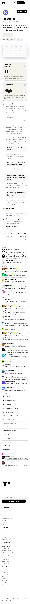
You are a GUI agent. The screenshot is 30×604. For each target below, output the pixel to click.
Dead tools (26, 598)
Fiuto (3, 576)
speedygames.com (6, 550)
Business (4, 520)
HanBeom (4, 578)
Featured (14, 598)
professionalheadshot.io (8, 552)
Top (21, 598)
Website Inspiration (7, 518)
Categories (8, 598)
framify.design (5, 561)
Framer (3, 533)
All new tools (5, 590)
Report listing (15, 239)
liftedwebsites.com (6, 563)
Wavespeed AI (5, 559)
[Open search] (10, 2)
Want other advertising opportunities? (12, 227)
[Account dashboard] (26, 2)
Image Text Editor (6, 582)
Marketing (4, 522)
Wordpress (4, 539)
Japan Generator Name (7, 587)
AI (2, 509)
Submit (22, 3)
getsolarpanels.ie (6, 548)
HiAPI (3, 585)
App (3, 524)
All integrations (6, 542)
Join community (13, 501)
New (18, 598)
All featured (5, 566)
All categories (5, 527)
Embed (24, 239)
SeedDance (4, 580)
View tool (7, 35)
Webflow (4, 537)
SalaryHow (4, 557)
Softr (3, 535)
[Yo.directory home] (4, 3)
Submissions (21, 59)
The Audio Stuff (6, 574)
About (3, 598)
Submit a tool (4, 600)
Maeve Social (5, 572)
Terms (15, 600)
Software (4, 516)
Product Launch (6, 514)
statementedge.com (7, 555)
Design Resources (10, 59)
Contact (10, 600)
